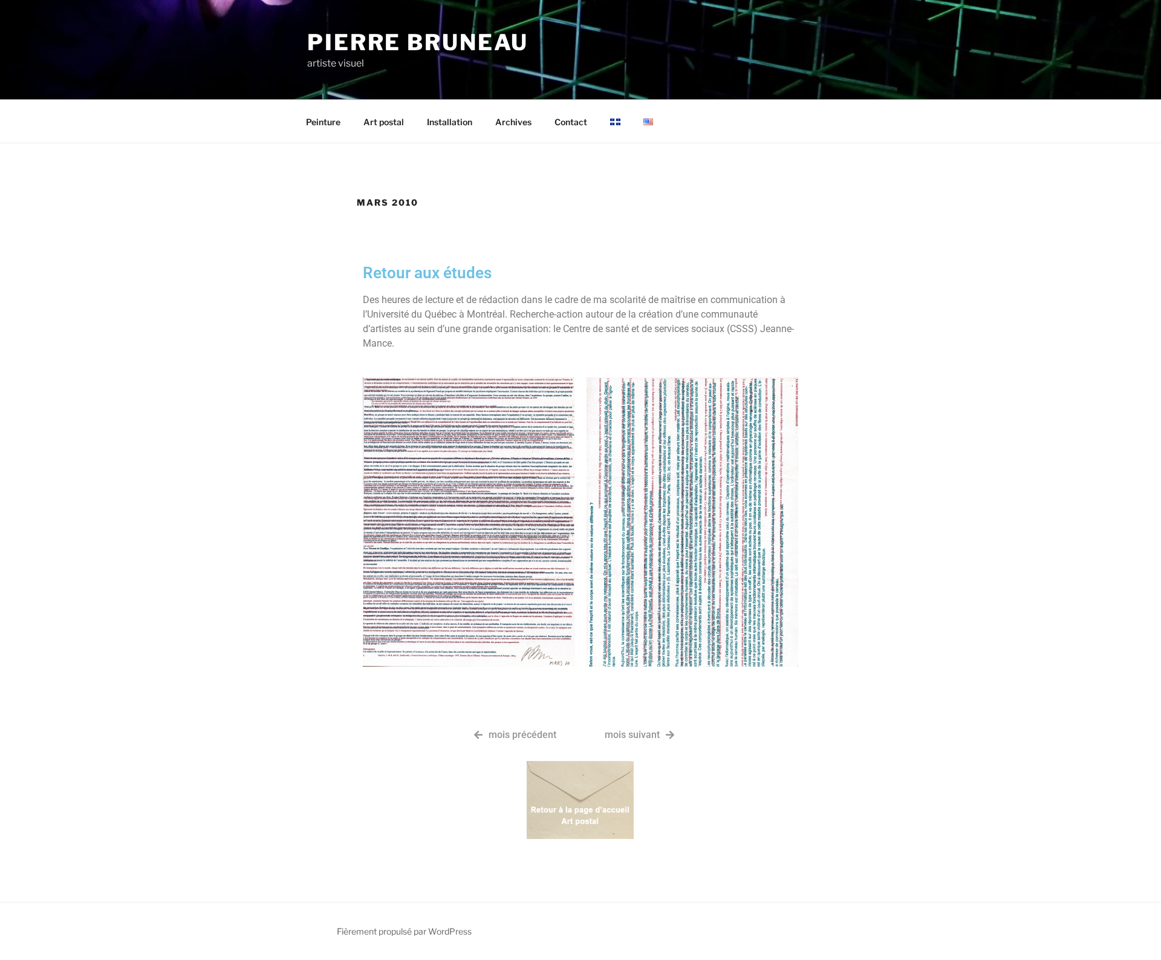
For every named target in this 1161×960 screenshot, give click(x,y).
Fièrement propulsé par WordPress (404, 931)
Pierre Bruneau (417, 42)
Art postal (383, 122)
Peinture (323, 122)
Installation (449, 122)
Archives (513, 122)
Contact (570, 122)
